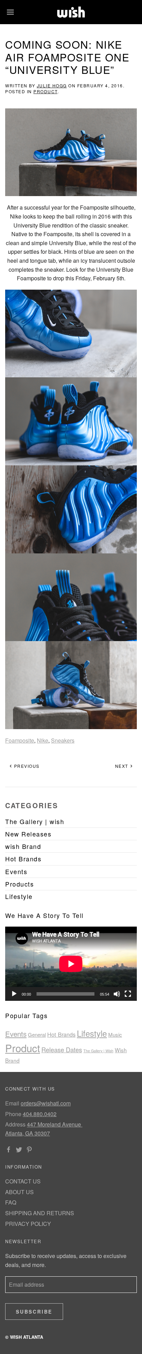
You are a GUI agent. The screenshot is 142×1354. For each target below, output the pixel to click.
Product (45, 91)
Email (12, 1103)
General (37, 1034)
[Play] (14, 993)
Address (15, 1124)
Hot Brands (61, 1034)
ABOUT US (19, 1192)
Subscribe (34, 1311)
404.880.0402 (40, 1114)
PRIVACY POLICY (28, 1224)
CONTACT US (23, 1181)
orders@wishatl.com (46, 1103)
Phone (13, 1114)
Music (115, 1034)
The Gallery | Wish (98, 1050)
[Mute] (116, 993)
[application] (71, 964)
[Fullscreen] (127, 993)
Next (122, 766)
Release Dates (61, 1049)
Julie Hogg (52, 85)
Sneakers (62, 740)
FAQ (10, 1202)
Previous (26, 766)
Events (16, 1033)
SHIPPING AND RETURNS (39, 1213)
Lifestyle (92, 1033)
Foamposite (19, 740)
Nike (42, 740)
